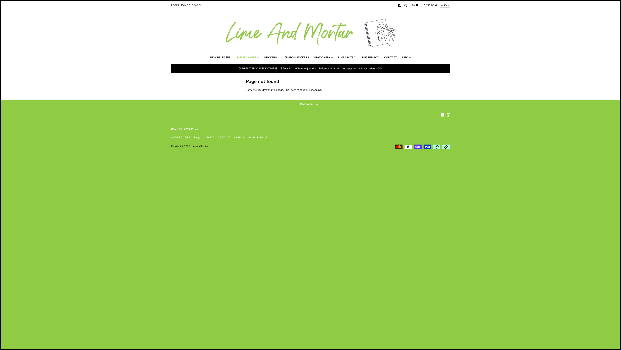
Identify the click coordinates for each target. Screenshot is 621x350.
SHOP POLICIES (180, 137)
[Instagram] (405, 5)
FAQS (197, 137)
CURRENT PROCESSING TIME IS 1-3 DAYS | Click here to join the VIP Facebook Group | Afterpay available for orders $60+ (311, 68)
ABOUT (209, 137)
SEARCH (239, 137)
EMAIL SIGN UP (257, 137)
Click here (290, 90)
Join (183, 5)
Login (175, 5)
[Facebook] (399, 5)
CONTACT (224, 137)
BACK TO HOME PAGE (184, 129)
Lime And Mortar (199, 146)
